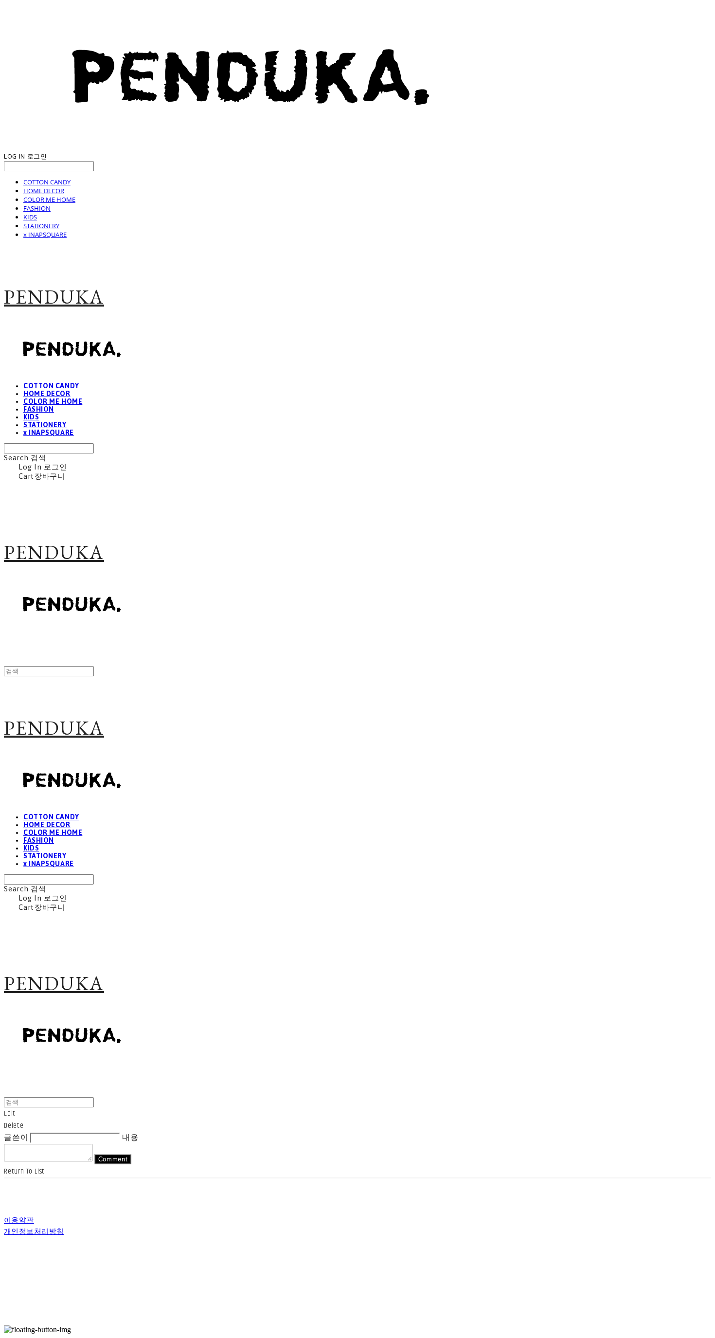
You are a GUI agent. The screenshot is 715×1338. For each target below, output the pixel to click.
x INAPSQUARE (45, 234)
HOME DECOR (43, 190)
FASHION (37, 208)
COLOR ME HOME (49, 199)
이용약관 (19, 1220)
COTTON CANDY (47, 182)
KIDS (30, 217)
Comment (113, 1159)
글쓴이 (16, 1138)
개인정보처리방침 (34, 1231)
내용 (130, 1138)
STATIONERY (41, 225)
